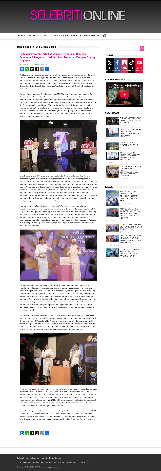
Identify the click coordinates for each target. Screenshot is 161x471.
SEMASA (21, 36)
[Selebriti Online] (80, 16)
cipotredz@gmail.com (33, 458)
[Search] (142, 48)
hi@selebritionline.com (53, 458)
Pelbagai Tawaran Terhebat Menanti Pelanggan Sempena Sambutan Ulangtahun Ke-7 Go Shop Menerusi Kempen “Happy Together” (57, 57)
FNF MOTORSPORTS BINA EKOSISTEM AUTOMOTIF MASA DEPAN (130, 120)
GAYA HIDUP (43, 36)
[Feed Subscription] (99, 47)
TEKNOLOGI (76, 36)
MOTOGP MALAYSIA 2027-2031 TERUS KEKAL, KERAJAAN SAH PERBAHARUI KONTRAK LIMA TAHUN (130, 170)
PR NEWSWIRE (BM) (91, 36)
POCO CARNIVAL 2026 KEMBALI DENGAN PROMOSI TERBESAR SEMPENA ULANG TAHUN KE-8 (130, 196)
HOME (104, 35)
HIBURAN (31, 36)
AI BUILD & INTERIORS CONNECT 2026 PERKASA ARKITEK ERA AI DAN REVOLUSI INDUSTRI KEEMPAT (130, 213)
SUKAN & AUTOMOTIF (59, 36)
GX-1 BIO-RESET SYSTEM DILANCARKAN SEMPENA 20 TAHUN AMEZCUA (131, 227)
